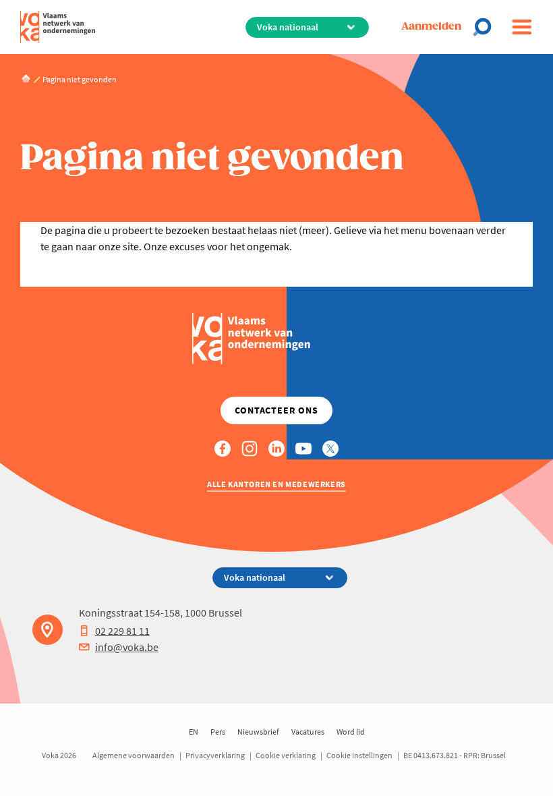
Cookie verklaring (286, 755)
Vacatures (307, 732)
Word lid (351, 732)
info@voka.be (126, 647)
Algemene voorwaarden (133, 755)
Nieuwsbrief (258, 732)
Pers (217, 732)
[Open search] (486, 27)
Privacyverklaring (215, 755)
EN (193, 732)
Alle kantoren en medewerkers (276, 484)
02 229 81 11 (122, 630)
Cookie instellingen (359, 755)
